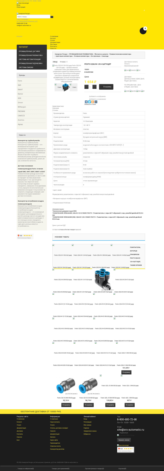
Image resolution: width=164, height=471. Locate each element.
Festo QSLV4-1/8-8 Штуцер (101, 267)
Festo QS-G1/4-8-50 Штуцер (89, 398)
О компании (20, 419)
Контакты (20, 434)
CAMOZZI (21, 116)
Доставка (20, 431)
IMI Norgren (22, 107)
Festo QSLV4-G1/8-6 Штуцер (103, 316)
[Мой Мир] (96, 101)
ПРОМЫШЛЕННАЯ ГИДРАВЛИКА (30, 63)
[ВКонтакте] (86, 101)
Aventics (21, 120)
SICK (19, 98)
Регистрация (21, 7)
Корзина (86, 428)
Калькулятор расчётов (57, 449)
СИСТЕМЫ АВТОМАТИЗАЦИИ (29, 59)
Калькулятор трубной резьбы (29, 140)
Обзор (55, 62)
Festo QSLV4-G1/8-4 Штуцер (83, 316)
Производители (55, 443)
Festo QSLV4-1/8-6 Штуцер (62, 267)
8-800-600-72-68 (22, 23)
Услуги (19, 425)
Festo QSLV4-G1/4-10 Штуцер (124, 341)
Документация (21, 428)
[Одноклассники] (92, 101)
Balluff (20, 89)
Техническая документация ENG (64, 211)
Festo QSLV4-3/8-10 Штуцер (103, 292)
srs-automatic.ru (72, 462)
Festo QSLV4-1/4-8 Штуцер (120, 267)
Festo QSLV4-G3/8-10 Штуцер (63, 365)
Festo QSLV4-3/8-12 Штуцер (124, 292)
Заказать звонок (123, 440)
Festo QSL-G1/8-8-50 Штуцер (110, 398)
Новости (19, 437)
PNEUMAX (21, 111)
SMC (19, 85)
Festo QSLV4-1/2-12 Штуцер (62, 316)
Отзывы (63, 62)
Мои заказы (87, 425)
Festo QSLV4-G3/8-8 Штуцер (103, 341)
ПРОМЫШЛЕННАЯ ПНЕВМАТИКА (31, 55)
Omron (20, 102)
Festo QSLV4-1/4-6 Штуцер (81, 267)
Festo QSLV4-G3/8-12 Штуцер (84, 365)
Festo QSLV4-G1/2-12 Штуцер (105, 365)
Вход (18, 5)
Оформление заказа (90, 431)
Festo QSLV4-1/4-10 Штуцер (82, 292)
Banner (20, 94)
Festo (20, 81)
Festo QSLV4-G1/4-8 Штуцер (83, 341)
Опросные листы (55, 446)
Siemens (52, 437)
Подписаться (124, 433)
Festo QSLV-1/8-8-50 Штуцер (126, 365)
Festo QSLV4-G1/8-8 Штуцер (62, 341)
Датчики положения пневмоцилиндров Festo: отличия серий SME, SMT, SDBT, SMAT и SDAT (31, 169)
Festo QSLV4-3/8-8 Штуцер (62, 292)
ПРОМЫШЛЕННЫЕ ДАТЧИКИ (29, 51)
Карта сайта (54, 440)
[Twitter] (89, 101)
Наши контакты (55, 422)
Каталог (19, 422)
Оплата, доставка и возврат (59, 428)
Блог (18, 440)
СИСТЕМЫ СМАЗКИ (26, 67)
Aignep (20, 124)
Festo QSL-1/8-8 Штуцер (130, 398)
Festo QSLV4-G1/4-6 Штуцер (123, 316)
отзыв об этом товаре (67, 229)
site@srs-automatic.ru (24, 25)
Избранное (87, 434)
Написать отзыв (90, 104)
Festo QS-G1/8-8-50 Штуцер (66, 398)
